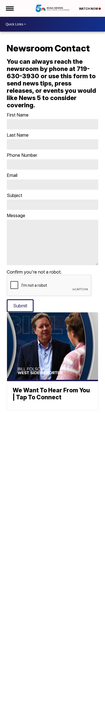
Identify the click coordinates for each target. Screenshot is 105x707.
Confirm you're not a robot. (34, 272)
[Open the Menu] (9, 8)
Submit (20, 306)
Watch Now (89, 8)
